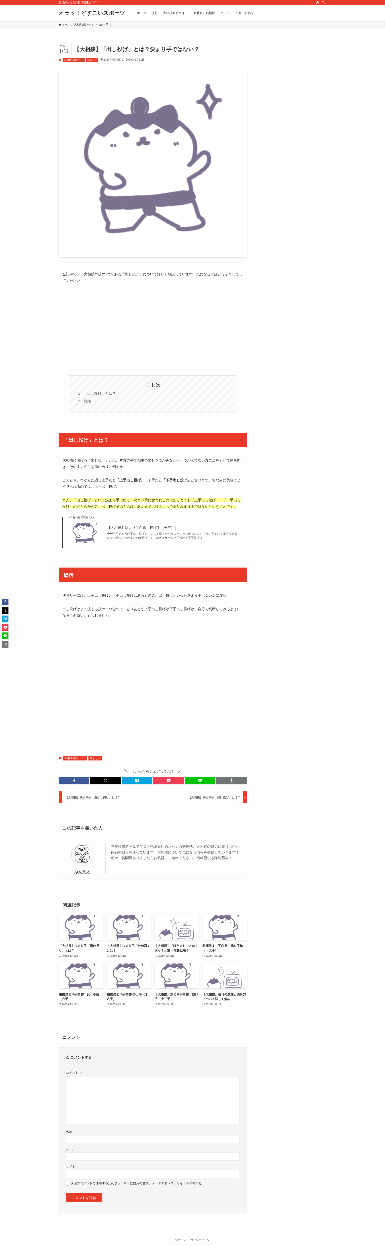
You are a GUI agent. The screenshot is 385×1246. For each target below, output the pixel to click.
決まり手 (92, 59)
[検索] (323, 2)
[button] (74, 780)
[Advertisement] (152, 329)
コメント (74, 1072)
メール (70, 1149)
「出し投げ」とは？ (100, 393)
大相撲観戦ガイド (74, 59)
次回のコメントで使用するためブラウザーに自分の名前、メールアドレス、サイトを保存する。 (138, 1183)
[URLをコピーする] (231, 780)
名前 (69, 1131)
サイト (70, 1166)
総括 (87, 401)
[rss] (317, 2)
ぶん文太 (82, 872)
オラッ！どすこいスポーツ (92, 13)
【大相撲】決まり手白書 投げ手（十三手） (142, 528)
